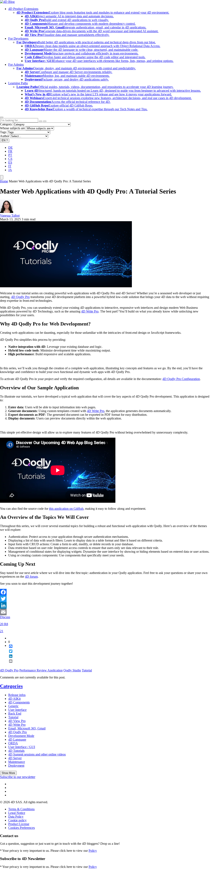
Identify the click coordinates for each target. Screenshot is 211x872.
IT (9, 166)
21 (1, 631)
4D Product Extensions (23, 9)
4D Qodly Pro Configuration (181, 379)
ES (10, 162)
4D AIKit (14, 698)
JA (10, 170)
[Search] (44, 121)
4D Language (17, 739)
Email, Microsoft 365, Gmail (27, 728)
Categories (11, 686)
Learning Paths (18, 83)
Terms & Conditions (21, 809)
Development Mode (21, 736)
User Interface (17, 710)
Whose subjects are (12, 128)
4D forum (31, 576)
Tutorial (87, 670)
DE (10, 147)
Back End (14, 713)
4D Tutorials (16, 750)
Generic (13, 706)
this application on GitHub (66, 508)
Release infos (17, 695)
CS (10, 158)
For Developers (18, 38)
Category (6, 124)
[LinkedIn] (105, 605)
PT (10, 155)
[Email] (105, 612)
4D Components (19, 702)
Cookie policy (17, 820)
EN (5, 140)
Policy (93, 850)
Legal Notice (16, 813)
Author (4, 136)
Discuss (5, 617)
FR (10, 151)
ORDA (13, 743)
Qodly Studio (72, 670)
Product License (18, 824)
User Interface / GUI (21, 747)
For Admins (16, 64)
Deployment (16, 765)
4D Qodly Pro (20, 297)
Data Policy (15, 816)
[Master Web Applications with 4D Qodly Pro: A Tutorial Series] (66, 286)
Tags (3, 132)
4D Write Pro (89, 311)
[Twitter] (105, 598)
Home (4, 181)
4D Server (15, 758)
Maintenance (16, 762)
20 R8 (4, 624)
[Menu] (1, 177)
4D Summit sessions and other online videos (37, 754)
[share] (9, 664)
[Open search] (1, 117)
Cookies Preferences (21, 827)
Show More (8, 773)
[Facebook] (105, 592)
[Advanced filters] (40, 121)
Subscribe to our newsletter (17, 777)
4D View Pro (17, 721)
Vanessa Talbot (10, 215)
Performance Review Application (41, 670)
